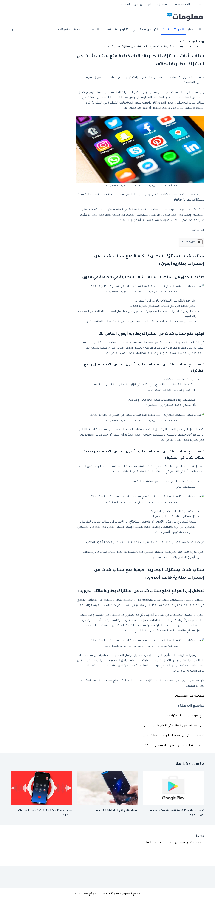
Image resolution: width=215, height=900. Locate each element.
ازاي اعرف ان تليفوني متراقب (185, 716)
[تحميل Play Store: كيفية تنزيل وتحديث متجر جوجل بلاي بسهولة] (173, 788)
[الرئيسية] (202, 41)
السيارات (92, 30)
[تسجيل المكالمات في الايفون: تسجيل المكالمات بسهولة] (41, 788)
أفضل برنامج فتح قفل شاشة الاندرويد (117, 810)
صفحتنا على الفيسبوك (189, 696)
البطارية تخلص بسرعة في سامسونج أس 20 (174, 745)
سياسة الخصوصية (188, 4)
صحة (78, 30)
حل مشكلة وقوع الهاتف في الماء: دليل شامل (174, 725)
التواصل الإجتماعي (145, 30)
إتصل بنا (124, 4)
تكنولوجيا (121, 30)
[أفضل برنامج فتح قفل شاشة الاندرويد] (107, 788)
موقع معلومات (85, 894)
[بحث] (13, 30)
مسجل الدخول (175, 842)
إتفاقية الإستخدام (159, 4)
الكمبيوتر (194, 30)
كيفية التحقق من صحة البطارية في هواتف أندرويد (172, 735)
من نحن (139, 4)
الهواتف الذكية (173, 30)
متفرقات (64, 30)
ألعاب (107, 30)
